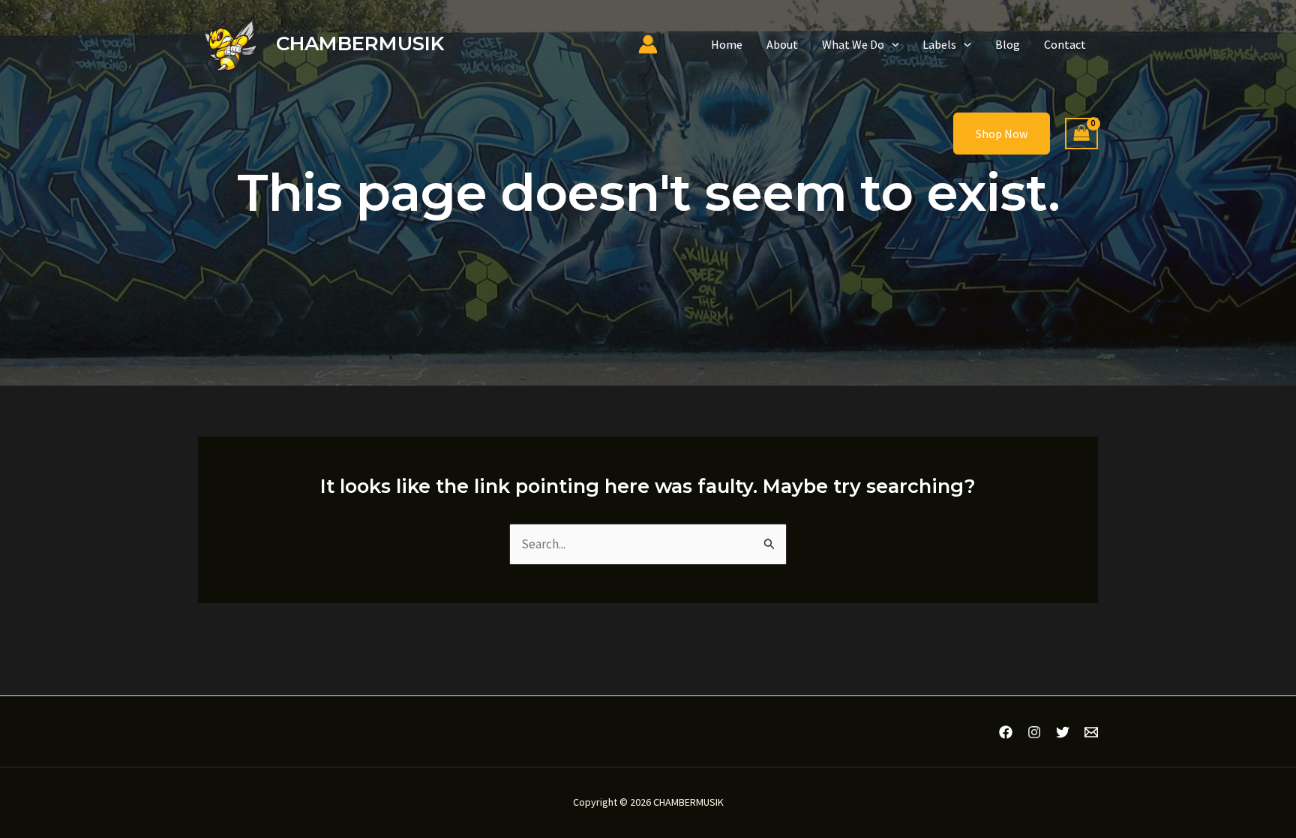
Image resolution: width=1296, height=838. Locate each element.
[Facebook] (1005, 732)
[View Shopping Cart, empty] (1081, 134)
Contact (1065, 44)
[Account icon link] (648, 44)
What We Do (853, 44)
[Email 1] (1091, 732)
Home (726, 44)
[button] (891, 44)
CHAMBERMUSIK (360, 44)
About (782, 44)
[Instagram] (1034, 732)
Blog (1007, 44)
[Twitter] (1063, 732)
